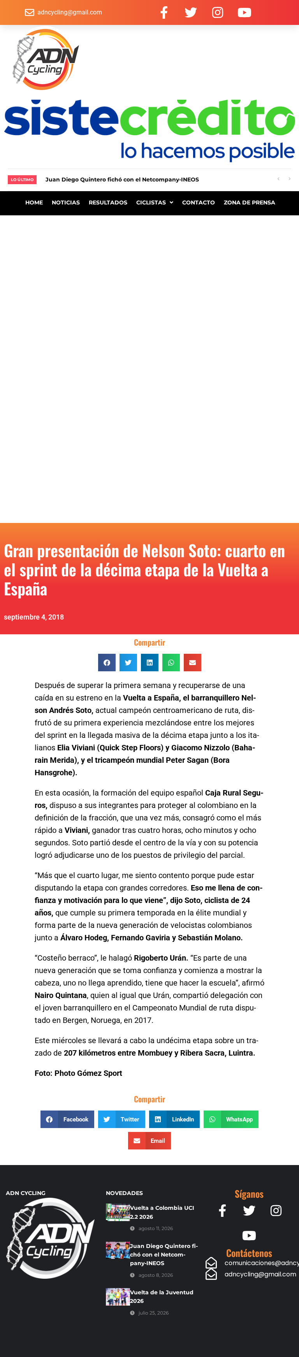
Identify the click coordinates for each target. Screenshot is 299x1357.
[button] (107, 662)
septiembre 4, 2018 (34, 617)
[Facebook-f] (163, 12)
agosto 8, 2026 (156, 1275)
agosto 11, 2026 (156, 1228)
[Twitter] (190, 12)
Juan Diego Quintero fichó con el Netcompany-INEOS (164, 1255)
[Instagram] (217, 12)
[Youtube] (244, 12)
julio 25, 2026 (154, 1313)
